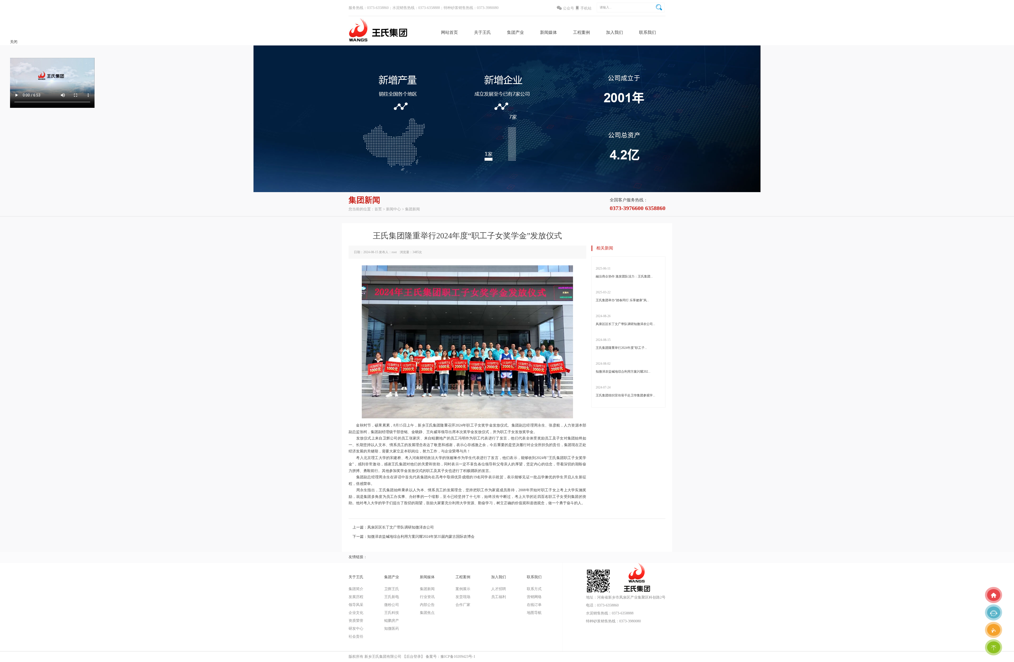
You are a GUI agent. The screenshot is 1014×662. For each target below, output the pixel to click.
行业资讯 (527, 65)
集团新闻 (527, 55)
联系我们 (647, 32)
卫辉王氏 (494, 55)
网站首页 (449, 32)
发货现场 (582, 65)
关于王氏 (482, 32)
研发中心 (356, 629)
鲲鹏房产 (494, 97)
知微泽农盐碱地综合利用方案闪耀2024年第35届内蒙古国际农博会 (421, 537)
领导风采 (356, 605)
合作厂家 (582, 76)
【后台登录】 (413, 657)
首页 (378, 209)
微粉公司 (494, 76)
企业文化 (356, 613)
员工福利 (615, 65)
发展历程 (356, 597)
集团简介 (356, 589)
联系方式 (648, 55)
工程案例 (581, 32)
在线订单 (648, 76)
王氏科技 (494, 87)
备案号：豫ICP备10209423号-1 (450, 657)
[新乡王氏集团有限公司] (378, 41)
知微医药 (494, 108)
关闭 (13, 42)
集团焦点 (527, 87)
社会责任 (356, 636)
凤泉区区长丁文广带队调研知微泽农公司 (400, 527)
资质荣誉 (356, 621)
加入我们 (614, 32)
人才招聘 (615, 55)
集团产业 (515, 32)
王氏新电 (494, 65)
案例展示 (582, 55)
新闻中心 (393, 209)
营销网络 (648, 65)
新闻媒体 (548, 32)
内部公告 (527, 76)
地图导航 (648, 87)
